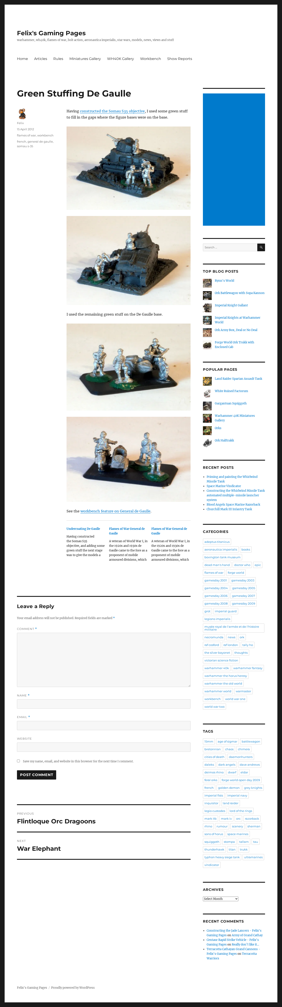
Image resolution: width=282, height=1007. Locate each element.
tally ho (247, 645)
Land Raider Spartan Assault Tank (238, 379)
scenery (237, 826)
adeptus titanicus (217, 542)
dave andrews (250, 764)
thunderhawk (214, 849)
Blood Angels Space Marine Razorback (233, 504)
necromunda (213, 637)
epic (258, 565)
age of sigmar (227, 741)
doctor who (242, 565)
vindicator (211, 865)
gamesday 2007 (243, 595)
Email (23, 717)
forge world (236, 572)
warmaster (243, 691)
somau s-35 (25, 146)
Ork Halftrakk (224, 440)
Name (23, 695)
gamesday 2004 (216, 588)
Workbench (150, 59)
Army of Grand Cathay (247, 935)
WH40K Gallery (120, 59)
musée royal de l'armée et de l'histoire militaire (231, 628)
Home (22, 59)
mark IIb (210, 818)
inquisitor (211, 803)
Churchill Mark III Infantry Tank (229, 509)
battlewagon (251, 741)
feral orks (210, 780)
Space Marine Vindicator (224, 486)
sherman (253, 826)
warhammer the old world (223, 683)
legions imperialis (217, 619)
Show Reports (179, 59)
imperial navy (237, 795)
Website (24, 738)
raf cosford (211, 645)
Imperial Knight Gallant (231, 305)
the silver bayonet (217, 652)
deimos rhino (214, 772)
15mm (208, 741)
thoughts (241, 652)
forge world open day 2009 (241, 780)
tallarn (244, 841)
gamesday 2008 (216, 603)
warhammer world (217, 691)
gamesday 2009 (243, 603)
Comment (27, 629)
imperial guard (226, 611)
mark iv (226, 818)
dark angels (226, 764)
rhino (208, 826)
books (245, 549)
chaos (229, 749)
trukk (244, 849)
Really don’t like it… (245, 944)
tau (255, 841)
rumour (222, 826)
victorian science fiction (221, 660)
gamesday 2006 (216, 595)
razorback (252, 818)
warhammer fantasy (247, 668)
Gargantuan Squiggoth (231, 403)
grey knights (253, 787)
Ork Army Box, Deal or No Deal (236, 330)
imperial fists (213, 795)
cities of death (214, 757)
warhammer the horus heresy (225, 676)
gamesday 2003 (242, 580)
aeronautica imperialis (220, 549)
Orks (218, 428)
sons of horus (213, 834)
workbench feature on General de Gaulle (115, 511)
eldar (244, 772)
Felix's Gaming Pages (51, 33)
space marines (237, 834)
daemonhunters (240, 757)
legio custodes (214, 811)
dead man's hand (217, 565)
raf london (230, 645)
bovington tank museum (222, 557)
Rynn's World (224, 281)
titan (232, 849)
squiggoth (211, 841)
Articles (40, 59)
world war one (235, 699)
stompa (229, 841)
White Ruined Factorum (231, 391)
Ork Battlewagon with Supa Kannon (240, 293)
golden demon (229, 787)
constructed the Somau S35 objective (112, 111)
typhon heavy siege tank (222, 857)
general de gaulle (40, 141)
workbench (45, 135)
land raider (230, 803)
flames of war (26, 135)
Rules (58, 59)
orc (238, 818)
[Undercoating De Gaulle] (88, 543)
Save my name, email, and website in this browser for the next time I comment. (78, 761)
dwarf (232, 772)
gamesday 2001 (215, 580)
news (231, 637)
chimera (244, 749)
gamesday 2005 (243, 588)
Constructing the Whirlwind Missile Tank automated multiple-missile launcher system (236, 495)
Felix (20, 123)
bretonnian (212, 749)
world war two (214, 706)
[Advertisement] (235, 160)
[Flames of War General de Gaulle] (130, 546)
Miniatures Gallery (85, 59)
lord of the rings (241, 811)
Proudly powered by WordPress (73, 988)
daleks (209, 764)
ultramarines (253, 857)
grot (207, 611)
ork (242, 637)
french (21, 141)
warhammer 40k (216, 668)
